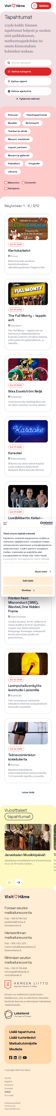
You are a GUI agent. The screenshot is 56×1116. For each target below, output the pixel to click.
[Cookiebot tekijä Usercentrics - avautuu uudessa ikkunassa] (40, 523)
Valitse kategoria (21, 71)
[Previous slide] (9, 882)
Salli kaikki (28, 580)
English (8, 1081)
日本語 (8, 1091)
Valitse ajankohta (21, 91)
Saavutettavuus (12, 1108)
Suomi (8, 1078)
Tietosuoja (10, 1105)
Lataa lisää (28, 792)
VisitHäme (15, 5)
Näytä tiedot (41, 571)
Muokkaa (26, 590)
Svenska (9, 1088)
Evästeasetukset (13, 1103)
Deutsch (9, 1084)
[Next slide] (18, 882)
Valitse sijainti (19, 81)
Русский (9, 1095)
